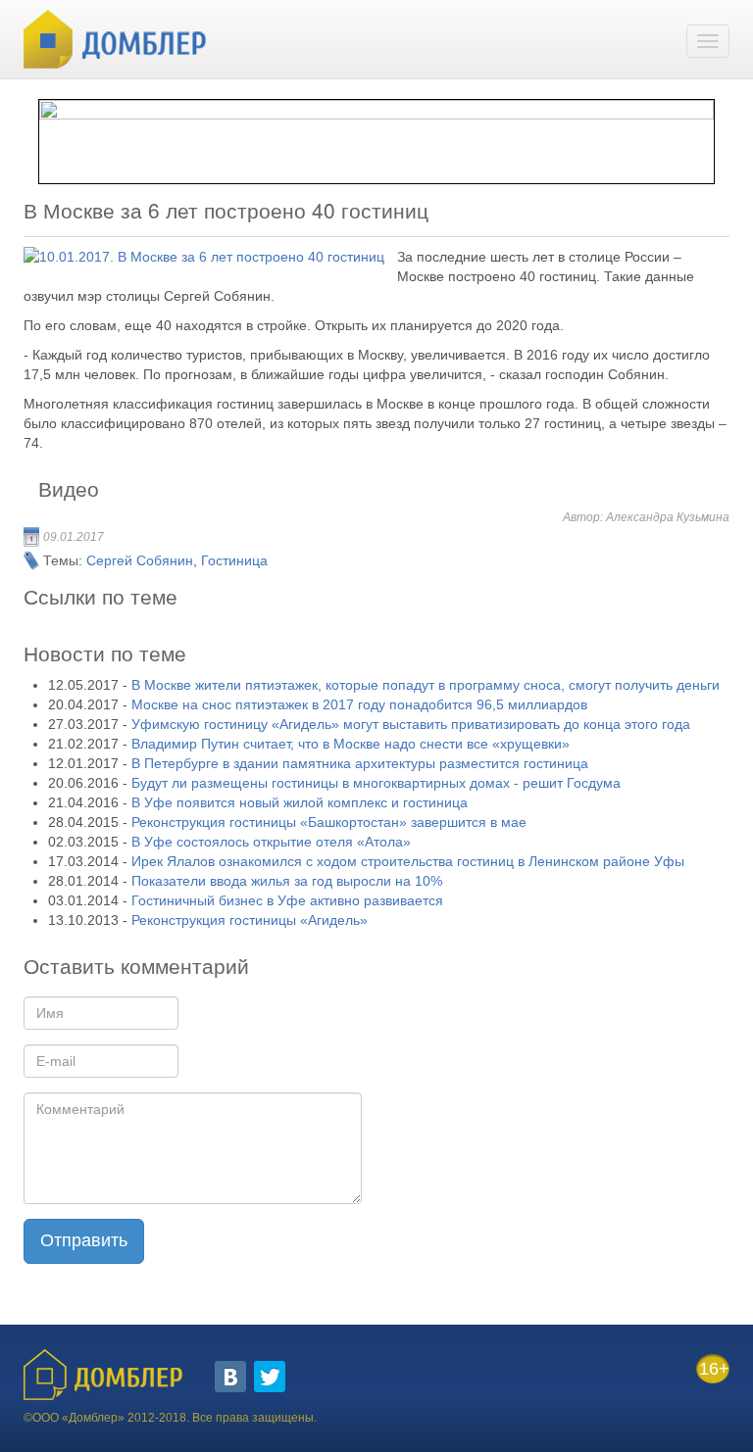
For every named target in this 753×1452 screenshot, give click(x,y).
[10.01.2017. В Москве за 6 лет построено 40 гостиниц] (204, 256)
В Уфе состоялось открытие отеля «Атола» (271, 841)
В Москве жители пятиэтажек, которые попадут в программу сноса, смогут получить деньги (425, 685)
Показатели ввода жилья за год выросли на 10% (286, 881)
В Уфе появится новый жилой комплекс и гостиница (299, 802)
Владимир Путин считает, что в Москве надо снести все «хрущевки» (350, 743)
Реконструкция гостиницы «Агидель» (249, 920)
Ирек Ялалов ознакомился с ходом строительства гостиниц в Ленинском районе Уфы (407, 861)
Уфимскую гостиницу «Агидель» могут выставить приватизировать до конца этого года (410, 724)
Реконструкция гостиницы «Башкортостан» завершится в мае (329, 822)
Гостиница (234, 560)
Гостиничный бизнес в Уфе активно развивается (287, 900)
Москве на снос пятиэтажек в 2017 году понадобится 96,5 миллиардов (359, 704)
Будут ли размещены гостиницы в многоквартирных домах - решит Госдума (376, 783)
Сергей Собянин (139, 560)
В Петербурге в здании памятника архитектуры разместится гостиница (359, 763)
